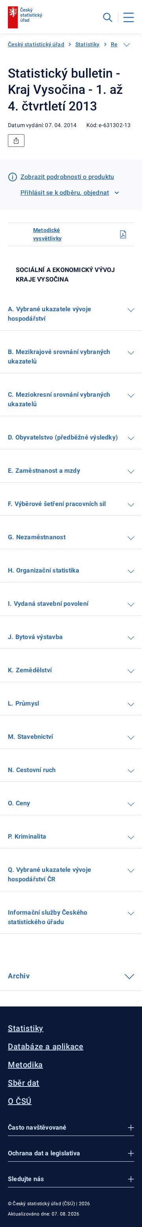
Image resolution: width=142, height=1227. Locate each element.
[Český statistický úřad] (25, 17)
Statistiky (87, 44)
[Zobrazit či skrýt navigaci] (126, 44)
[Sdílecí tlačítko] (16, 140)
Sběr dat (23, 1083)
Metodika (25, 1064)
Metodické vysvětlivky (47, 234)
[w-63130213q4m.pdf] (123, 234)
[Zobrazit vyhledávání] (107, 17)
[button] (71, 1128)
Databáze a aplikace (45, 1046)
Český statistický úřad (36, 44)
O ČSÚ (20, 1101)
